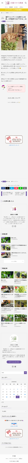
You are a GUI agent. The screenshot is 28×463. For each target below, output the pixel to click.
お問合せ (20, 458)
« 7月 (2, 402)
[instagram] (15, 226)
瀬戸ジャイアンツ (14, 181)
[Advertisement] (14, 162)
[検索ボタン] (25, 3)
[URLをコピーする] (25, 188)
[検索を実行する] (25, 372)
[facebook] (13, 226)
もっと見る (14, 261)
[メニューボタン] (2, 3)
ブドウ (4, 21)
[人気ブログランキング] (14, 143)
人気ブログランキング (14, 145)
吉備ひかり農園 (14, 214)
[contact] (15, 367)
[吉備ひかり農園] (14, 3)
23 (25, 394)
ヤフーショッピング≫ (14, 362)
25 (6, 396)
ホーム (7, 458)
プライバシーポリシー (13, 458)
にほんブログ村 (14, 426)
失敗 (9, 181)
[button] (3, 188)
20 (14, 394)
